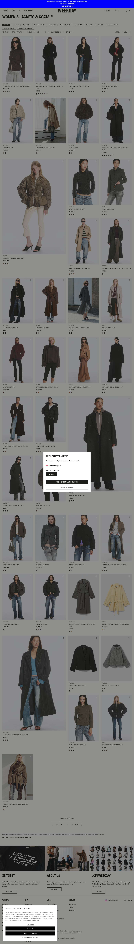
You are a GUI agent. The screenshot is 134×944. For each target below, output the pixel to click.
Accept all (30, 928)
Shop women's (63, 3)
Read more (30, 924)
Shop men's (71, 3)
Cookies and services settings (30, 937)
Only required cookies (30, 933)
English (51, 474)
